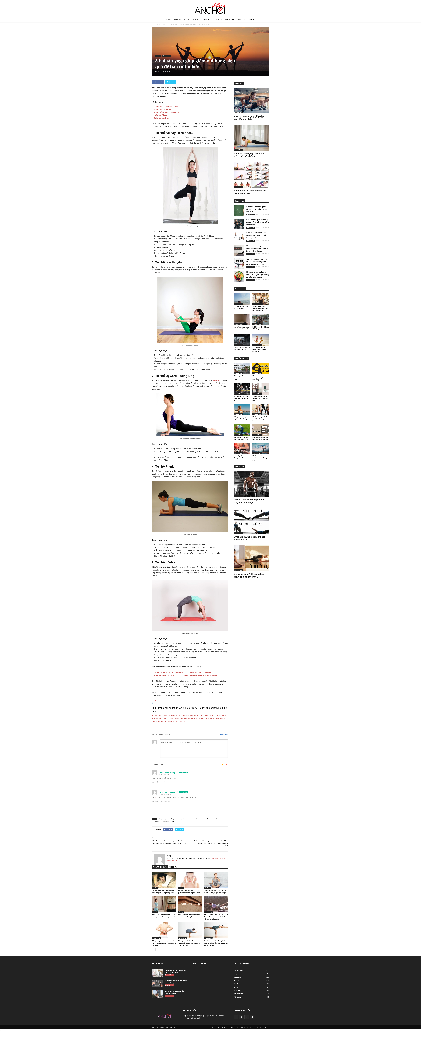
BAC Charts (250, 1027)
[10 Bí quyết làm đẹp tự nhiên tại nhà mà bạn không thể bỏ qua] (190, 904)
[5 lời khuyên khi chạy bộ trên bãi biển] (242, 299)
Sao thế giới (238, 971)
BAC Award (259, 1027)
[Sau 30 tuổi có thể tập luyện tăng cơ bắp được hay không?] (251, 484)
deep (169, 856)
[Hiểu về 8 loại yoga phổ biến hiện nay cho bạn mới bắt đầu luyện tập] (260, 430)
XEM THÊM (173, 867)
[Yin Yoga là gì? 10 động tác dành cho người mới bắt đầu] (251, 558)
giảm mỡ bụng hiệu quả (210, 819)
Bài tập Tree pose (163, 819)
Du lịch (187, 19)
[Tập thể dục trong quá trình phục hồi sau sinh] (242, 319)
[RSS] (246, 1017)
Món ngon (237, 997)
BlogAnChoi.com (188, 1016)
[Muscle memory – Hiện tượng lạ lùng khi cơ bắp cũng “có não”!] (260, 368)
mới (209, 672)
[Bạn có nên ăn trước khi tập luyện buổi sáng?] (157, 994)
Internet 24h (238, 994)
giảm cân (216, 380)
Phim (235, 974)
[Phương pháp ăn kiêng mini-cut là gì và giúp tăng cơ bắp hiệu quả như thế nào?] (239, 276)
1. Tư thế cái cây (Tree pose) (166, 106)
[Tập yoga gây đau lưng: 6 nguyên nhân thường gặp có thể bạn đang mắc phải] (164, 930)
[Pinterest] (241, 1017)
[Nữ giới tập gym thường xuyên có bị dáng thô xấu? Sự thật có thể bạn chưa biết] (239, 224)
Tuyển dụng (231, 1027)
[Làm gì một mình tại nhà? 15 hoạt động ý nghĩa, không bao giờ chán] (164, 880)
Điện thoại (237, 987)
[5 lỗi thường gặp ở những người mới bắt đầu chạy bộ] (260, 340)
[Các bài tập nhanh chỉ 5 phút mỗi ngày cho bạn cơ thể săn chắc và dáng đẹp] (242, 340)
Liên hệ (267, 1027)
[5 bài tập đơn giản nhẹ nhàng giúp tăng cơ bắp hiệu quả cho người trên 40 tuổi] (239, 237)
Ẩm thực (177, 19)
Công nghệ (207, 19)
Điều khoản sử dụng (220, 1027)
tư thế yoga (166, 821)
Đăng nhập (224, 734)
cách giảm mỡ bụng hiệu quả (179, 819)
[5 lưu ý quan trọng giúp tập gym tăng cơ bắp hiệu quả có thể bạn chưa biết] (251, 100)
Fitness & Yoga (166, 55)
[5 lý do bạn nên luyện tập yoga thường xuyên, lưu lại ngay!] (260, 389)
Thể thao (218, 19)
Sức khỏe (242, 19)
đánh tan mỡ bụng (195, 819)
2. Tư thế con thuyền (162, 109)
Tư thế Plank (156, 821)
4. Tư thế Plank (160, 115)
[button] (266, 19)
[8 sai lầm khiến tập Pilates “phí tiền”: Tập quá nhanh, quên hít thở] (157, 973)
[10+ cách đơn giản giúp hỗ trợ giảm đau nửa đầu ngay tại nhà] (190, 880)
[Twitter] (252, 1017)
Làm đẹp (196, 19)
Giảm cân (155, 912)
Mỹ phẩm (237, 977)
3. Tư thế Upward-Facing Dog (166, 112)
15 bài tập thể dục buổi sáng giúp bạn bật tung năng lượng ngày (181, 672)
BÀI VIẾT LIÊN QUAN (160, 867)
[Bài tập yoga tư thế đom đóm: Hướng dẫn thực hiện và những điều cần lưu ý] (190, 930)
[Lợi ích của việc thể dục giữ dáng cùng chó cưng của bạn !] (260, 319)
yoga (156, 797)
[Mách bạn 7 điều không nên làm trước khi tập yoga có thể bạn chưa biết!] (260, 448)
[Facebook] (236, 1017)
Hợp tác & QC (241, 1027)
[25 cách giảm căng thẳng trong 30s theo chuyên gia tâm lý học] (216, 880)
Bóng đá (237, 990)
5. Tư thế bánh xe (161, 118)
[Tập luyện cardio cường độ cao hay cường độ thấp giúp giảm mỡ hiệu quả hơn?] (239, 263)
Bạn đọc (252, 19)
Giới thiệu (210, 1027)
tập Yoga (221, 819)
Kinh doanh (230, 19)
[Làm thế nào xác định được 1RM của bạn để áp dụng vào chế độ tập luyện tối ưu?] (242, 389)
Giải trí (168, 19)
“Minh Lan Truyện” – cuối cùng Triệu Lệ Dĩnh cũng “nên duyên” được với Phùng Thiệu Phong (169, 842)
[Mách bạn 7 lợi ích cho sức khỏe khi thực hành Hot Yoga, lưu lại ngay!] (260, 409)
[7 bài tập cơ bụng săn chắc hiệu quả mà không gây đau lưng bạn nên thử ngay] (251, 138)
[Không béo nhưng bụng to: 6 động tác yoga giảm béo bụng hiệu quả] (164, 904)
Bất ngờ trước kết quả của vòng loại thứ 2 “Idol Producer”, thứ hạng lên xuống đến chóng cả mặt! (211, 843)
